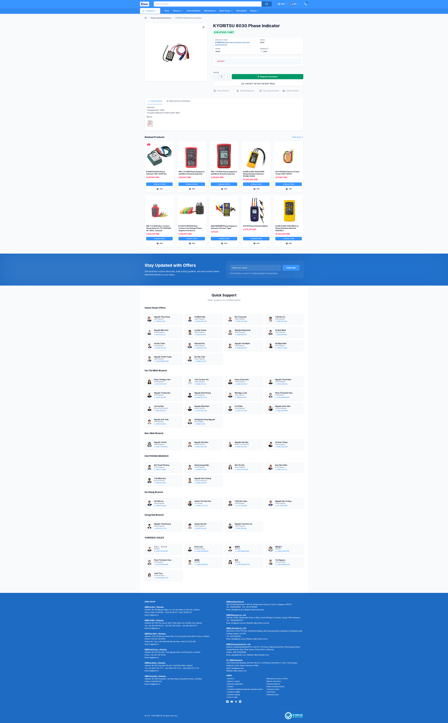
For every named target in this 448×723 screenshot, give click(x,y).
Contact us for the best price (260, 84)
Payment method (273, 684)
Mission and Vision (274, 681)
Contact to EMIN (233, 692)
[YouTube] (232, 701)
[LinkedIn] (240, 701)
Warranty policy (273, 695)
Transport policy (273, 689)
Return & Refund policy (276, 686)
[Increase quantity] (227, 77)
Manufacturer (210, 11)
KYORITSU (219, 42)
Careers (230, 686)
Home (166, 11)
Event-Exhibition (193, 11)
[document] (150, 123)
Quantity (216, 72)
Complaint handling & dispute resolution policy (245, 689)
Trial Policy (271, 692)
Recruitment (242, 11)
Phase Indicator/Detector (161, 18)
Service (253, 11)
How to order (232, 697)
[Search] (267, 4)
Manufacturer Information (180, 101)
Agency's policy (233, 681)
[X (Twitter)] (236, 701)
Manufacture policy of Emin (277, 679)
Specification (156, 101)
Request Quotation (269, 76)
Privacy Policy (272, 273)
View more (296, 137)
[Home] (146, 18)
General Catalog (233, 695)
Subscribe (291, 268)
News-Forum (224, 11)
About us (176, 11)
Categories (150, 11)
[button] (176, 52)
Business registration (235, 684)
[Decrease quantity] (216, 77)
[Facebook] (227, 701)
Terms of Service (259, 273)
